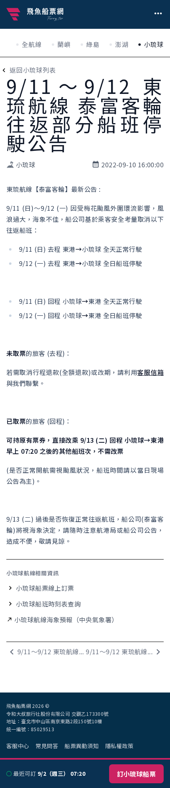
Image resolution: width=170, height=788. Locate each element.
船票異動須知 (81, 746)
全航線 (32, 44)
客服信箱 (150, 372)
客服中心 (17, 746)
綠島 (93, 44)
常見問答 (47, 746)
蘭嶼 (64, 44)
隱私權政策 (119, 746)
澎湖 (121, 44)
